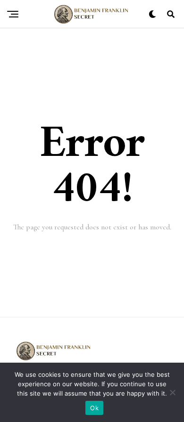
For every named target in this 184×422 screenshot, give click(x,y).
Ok (94, 408)
